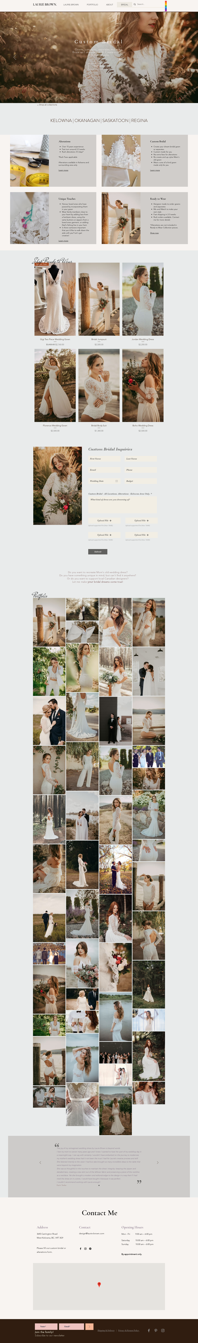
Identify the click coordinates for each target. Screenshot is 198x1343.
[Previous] (14, 57)
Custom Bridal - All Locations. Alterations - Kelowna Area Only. (119, 494)
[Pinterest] (90, 1248)
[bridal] (97, 97)
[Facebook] (80, 1248)
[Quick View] (99, 299)
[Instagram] (85, 1248)
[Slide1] (99, 1185)
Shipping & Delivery (106, 1330)
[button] (104, 521)
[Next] (183, 57)
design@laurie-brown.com (91, 1233)
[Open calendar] (117, 481)
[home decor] (100, 97)
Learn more (63, 170)
